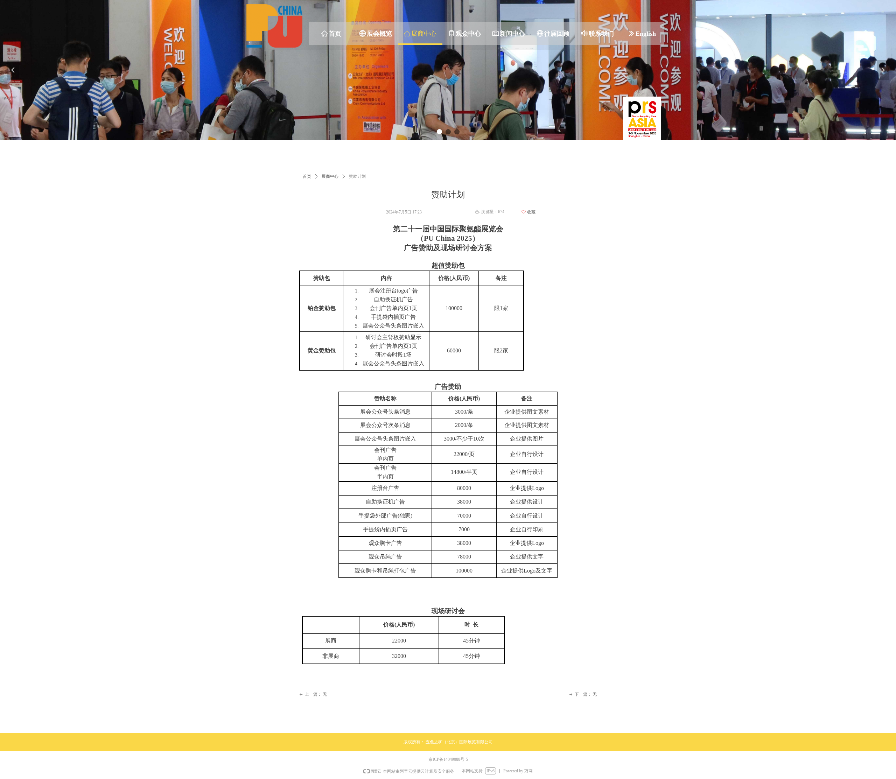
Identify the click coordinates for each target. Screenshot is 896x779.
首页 (307, 176)
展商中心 (330, 176)
